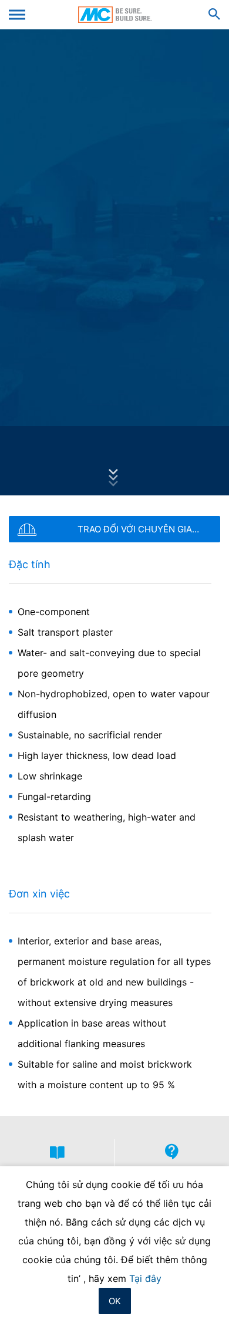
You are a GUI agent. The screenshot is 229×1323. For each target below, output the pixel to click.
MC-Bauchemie (114, 14)
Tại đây (145, 1278)
